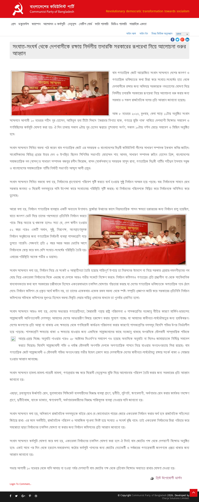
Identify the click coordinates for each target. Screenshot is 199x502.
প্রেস (13, 24)
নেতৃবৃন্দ (72, 24)
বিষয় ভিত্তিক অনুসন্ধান (162, 33)
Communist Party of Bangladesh (149, 495)
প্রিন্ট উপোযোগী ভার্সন (168, 478)
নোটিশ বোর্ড (85, 24)
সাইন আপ (131, 33)
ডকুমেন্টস (23, 24)
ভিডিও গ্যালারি (119, 24)
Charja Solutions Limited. (175, 498)
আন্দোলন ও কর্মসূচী (54, 24)
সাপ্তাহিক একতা (137, 24)
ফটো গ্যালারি (101, 24)
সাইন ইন (144, 33)
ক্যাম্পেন (36, 24)
